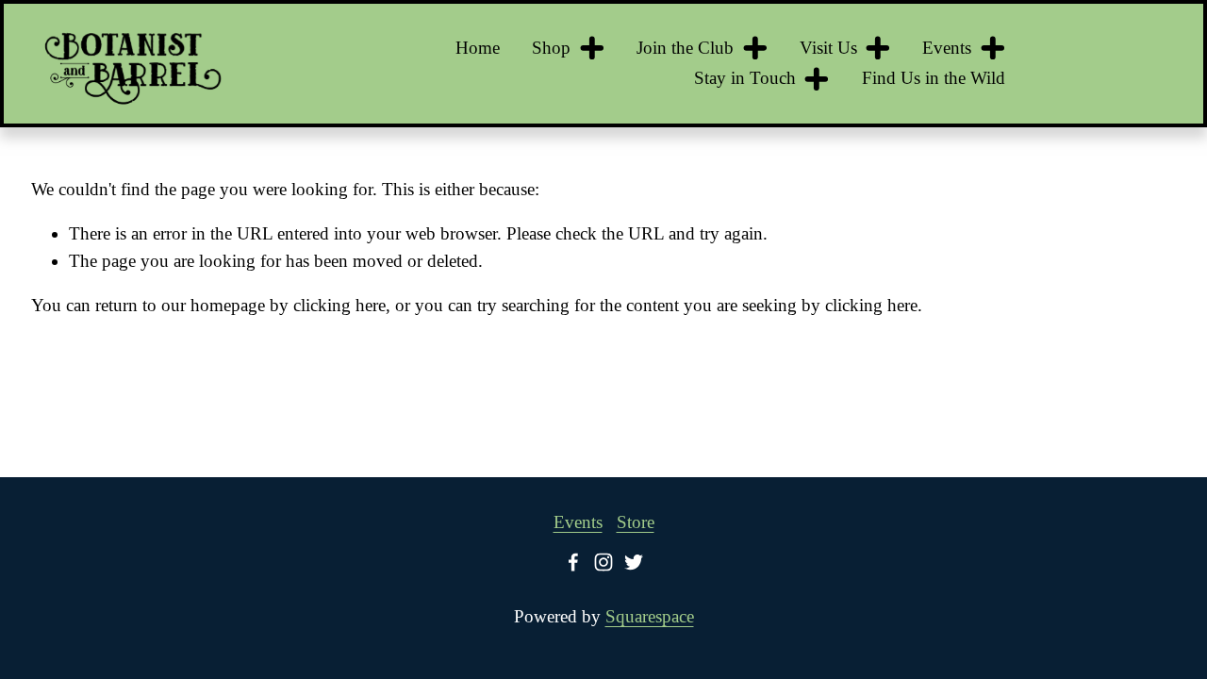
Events (578, 522)
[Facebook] (573, 562)
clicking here (339, 305)
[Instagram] (603, 562)
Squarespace (649, 616)
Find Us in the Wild (933, 78)
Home (477, 48)
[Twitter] (633, 562)
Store (635, 522)
